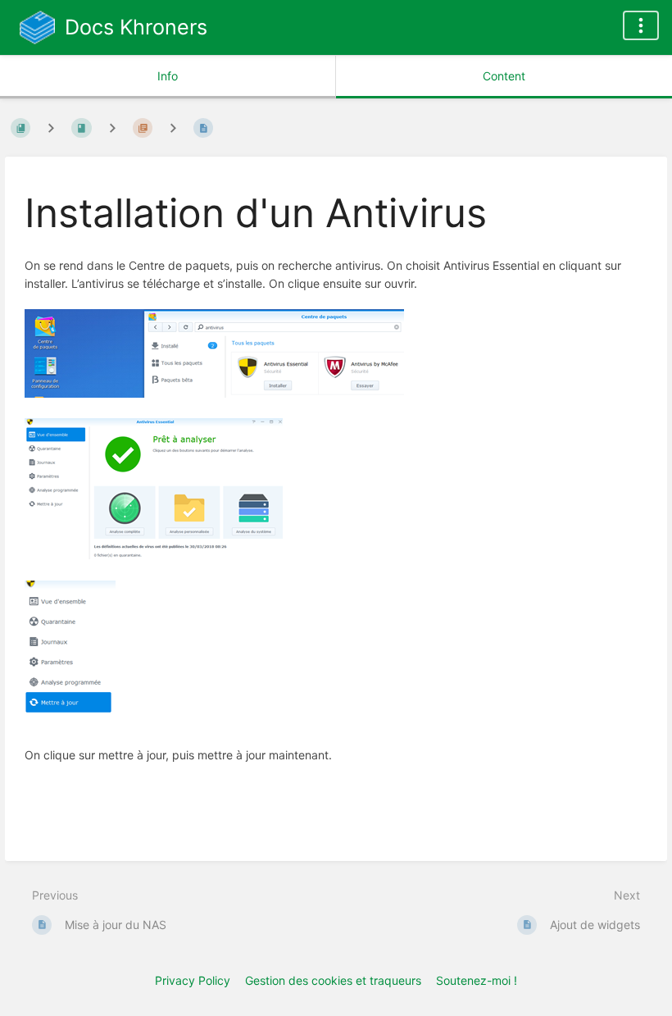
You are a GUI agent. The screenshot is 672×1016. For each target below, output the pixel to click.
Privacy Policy (192, 980)
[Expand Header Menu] (641, 25)
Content (504, 76)
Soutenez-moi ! (476, 980)
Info (167, 76)
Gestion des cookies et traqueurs (333, 980)
